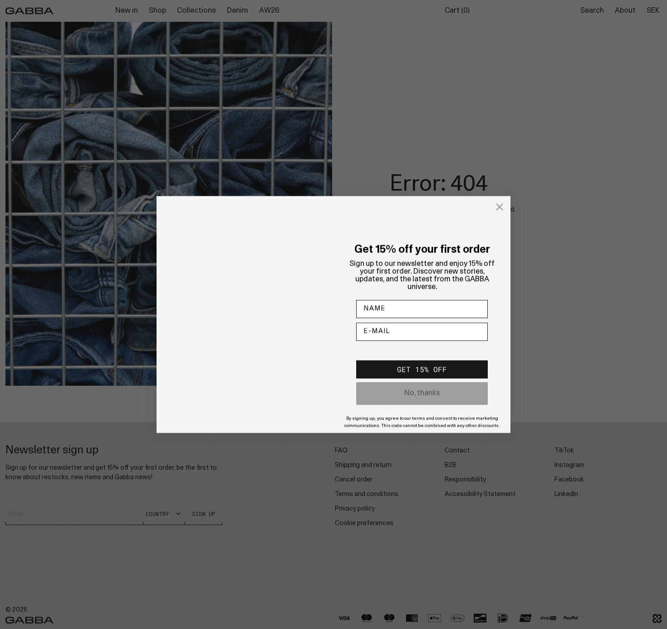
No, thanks (422, 402)
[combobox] (419, 352)
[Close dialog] (499, 198)
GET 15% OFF (422, 378)
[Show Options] (479, 352)
